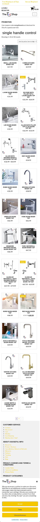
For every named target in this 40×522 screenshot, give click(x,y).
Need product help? (11, 438)
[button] (37, 481)
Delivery (7, 453)
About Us (8, 445)
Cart (6, 432)
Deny (20, 509)
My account (9, 430)
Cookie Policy (15, 519)
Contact (7, 427)
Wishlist (7, 434)
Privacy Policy (23, 519)
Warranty (8, 451)
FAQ (6, 457)
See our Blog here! (31, 2)
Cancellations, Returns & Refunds (16, 449)
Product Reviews (10, 447)
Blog (6, 459)
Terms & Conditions (11, 470)
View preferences (20, 515)
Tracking (8, 455)
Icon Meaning (9, 436)
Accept (20, 504)
